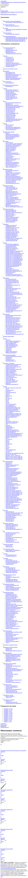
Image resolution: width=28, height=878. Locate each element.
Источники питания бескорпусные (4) (14, 177)
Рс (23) (7, 446)
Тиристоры (5, 558)
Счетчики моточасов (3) (11, 556)
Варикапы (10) (9, 103)
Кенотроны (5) (9, 671)
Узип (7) (7, 642)
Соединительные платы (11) (12, 239)
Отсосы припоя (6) (10, 156)
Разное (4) (8, 425)
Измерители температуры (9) (12, 134)
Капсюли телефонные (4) (11, 50)
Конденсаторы (6, 314)
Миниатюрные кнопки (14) (12, 303)
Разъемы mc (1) (9, 428)
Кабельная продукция (8, 185)
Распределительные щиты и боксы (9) (14, 621)
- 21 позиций (8, 721)
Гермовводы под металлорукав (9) (13, 599)
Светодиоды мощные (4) (11, 381)
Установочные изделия (8, 592)
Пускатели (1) (9, 536)
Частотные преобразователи (9, 36)
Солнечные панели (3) (11, 182)
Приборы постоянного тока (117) (13, 656)
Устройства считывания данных (10, 644)
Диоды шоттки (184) (10, 114)
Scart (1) (7, 401)
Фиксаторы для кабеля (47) (12, 219)
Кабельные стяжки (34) (11, 211)
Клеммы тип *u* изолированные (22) (14, 260)
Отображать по (4, 740)
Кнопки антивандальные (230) (12, 292)
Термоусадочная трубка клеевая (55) (14, 498)
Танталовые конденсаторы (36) (13, 329)
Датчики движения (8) (11, 93)
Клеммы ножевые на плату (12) (13, 252)
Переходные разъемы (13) (11, 422)
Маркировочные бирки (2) (12, 469)
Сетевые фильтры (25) (11, 528)
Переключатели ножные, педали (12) (14, 304)
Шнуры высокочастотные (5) (12, 205)
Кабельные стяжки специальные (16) (14, 212)
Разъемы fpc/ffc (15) (10, 427)
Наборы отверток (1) (10, 150)
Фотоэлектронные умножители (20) (14, 679)
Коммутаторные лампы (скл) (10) (13, 366)
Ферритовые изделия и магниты (10, 647)
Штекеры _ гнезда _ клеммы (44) (13, 455)
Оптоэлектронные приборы (9, 355)
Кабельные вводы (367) (11, 604)
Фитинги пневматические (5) (12, 628)
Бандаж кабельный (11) (11, 210)
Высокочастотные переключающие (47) (14, 106)
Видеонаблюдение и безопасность (10, 85)
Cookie (24, 864)
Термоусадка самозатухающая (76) (13, 490)
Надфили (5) (8, 151)
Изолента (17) (9, 463)
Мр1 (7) (7, 418)
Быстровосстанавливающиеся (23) (13, 102)
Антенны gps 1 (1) (10, 58)
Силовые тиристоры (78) (11, 563)
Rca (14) (7, 399)
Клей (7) (7, 467)
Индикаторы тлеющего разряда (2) (13, 670)
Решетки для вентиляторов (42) (13, 79)
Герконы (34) (8, 283)
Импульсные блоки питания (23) (13, 176)
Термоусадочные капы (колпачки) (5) (14, 500)
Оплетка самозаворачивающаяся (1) (14, 473)
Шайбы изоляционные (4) (11, 351)
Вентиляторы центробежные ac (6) (13, 74)
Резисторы (5, 510)
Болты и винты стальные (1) (12, 342)
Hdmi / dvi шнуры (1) (10, 186)
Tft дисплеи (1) (9, 126)
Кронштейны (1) (9, 86)
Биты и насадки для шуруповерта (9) (14, 143)
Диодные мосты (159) (10, 109)
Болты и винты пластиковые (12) (13, 341)
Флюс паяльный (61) (10, 507)
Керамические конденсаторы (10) (13, 317)
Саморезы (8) (9, 348)
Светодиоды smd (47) (10, 379)
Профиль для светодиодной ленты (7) (14, 374)
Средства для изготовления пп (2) (13, 481)
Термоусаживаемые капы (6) (12, 501)
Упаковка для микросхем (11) (12, 589)
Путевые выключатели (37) (12, 308)
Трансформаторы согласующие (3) (13, 581)
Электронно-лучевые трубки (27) (13, 682)
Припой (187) (9, 476)
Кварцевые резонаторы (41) (12, 525)
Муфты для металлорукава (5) (12, 217)
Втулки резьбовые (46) (11, 343)
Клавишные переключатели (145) (13, 288)
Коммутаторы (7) (9, 546)
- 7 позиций (8, 720)
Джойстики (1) (9, 286)
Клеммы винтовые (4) (10, 249)
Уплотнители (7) (9, 503)
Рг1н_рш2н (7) (9, 439)
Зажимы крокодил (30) (11, 246)
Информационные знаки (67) (12, 464)
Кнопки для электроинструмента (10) (14, 294)
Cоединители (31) (10, 390)
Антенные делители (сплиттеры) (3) (14, 64)
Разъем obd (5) (9, 426)
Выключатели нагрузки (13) (12, 634)
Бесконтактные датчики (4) (12, 89)
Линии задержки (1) (10, 526)
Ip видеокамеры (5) (10, 82)
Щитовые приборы (7, 653)
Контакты (21, 12)
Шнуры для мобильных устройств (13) (14, 206)
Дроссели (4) (8, 575)
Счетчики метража (7, 32)
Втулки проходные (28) (11, 598)
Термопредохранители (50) (12, 639)
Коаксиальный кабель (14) (11, 191)
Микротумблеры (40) (10, 302)
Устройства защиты (7, 630)
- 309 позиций (8, 715)
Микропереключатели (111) (12, 301)
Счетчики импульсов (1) (11, 554)
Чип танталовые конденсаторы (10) (13, 331)
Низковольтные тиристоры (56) (13, 561)
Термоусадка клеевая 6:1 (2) (12, 488)
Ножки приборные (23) (11, 616)
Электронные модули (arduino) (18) (13, 703)
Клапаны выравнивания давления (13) (14, 607)
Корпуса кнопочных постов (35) (13, 611)
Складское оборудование (8, 549)
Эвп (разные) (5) (9, 681)
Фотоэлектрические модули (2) (13, 183)
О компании (3, 12)
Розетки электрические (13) (12, 623)
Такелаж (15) (8, 349)
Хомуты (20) (8, 350)
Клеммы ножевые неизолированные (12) (15, 253)
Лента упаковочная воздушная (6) (13, 587)
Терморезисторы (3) (10, 518)
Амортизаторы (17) (10, 593)
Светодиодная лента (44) (11, 377)
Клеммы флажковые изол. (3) (12, 266)
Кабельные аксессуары (8, 209)
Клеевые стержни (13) (11, 466)
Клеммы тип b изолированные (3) (13, 261)
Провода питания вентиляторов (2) (13, 78)
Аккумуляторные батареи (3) (12, 170)
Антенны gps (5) (9, 57)
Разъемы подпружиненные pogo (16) (14, 435)
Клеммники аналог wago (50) (12, 231)
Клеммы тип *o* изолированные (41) (14, 258)
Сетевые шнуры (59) (10, 200)
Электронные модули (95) (11, 702)
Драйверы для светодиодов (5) (12, 173)
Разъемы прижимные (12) (11, 436)
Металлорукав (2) (10, 216)
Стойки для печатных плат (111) (13, 626)
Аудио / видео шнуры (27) (11, 189)
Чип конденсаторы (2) (10, 330)
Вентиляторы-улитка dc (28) (12, 75)
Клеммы (5, 242)
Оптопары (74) (9, 357)
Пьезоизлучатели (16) (10, 52)
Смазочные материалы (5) (11, 478)
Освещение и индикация (8, 363)
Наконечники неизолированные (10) (14, 270)
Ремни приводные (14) (11, 622)
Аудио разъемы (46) (10, 405)
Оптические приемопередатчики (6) (14, 356)
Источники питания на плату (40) (13, 179)
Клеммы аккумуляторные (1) (12, 248)
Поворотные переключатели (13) (13, 306)
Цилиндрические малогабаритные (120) (15, 453)
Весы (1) (8, 133)
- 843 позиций (8, 708)
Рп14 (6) (7, 441)
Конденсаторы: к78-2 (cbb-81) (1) (13, 324)
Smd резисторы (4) (10, 511)
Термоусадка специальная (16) (12, 495)
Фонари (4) (8, 383)
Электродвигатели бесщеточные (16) (14, 692)
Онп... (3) (8, 420)
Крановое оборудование (8, 336)
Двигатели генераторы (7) (11, 685)
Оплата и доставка (14, 12)
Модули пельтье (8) (10, 615)
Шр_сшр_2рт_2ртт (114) (11, 454)
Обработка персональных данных (8, 868)
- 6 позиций (8, 711)
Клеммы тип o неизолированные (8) (14, 263)
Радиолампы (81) (9, 676)
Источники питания (7, 169)
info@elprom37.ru (4, 864)
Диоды (4, 101)
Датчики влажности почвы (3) (12, 91)
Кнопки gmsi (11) (9, 290)
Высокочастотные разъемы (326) (13, 407)
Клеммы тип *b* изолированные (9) (14, 254)
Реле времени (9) (9, 538)
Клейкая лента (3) (10, 586)
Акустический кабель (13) (11, 188)
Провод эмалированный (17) (12, 198)
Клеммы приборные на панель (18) (13, 414)
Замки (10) (8, 602)
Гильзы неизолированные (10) (12, 245)
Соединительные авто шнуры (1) (13, 202)
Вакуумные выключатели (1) (12, 280)
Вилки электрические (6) (11, 595)
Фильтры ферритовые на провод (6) (14, 650)
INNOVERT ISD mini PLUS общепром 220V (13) (16, 37)
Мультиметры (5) (9, 138)
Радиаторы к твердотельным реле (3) (14, 537)
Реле (4, 531)
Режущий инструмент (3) (11, 164)
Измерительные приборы (8, 131)
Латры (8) (8, 578)
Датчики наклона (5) (10, 95)
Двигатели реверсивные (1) (12, 686)
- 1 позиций (8, 714)
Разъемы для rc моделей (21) (12, 429)
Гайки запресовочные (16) (11, 344)
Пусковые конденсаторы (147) (12, 328)
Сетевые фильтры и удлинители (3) (13, 199)
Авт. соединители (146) (11, 404)
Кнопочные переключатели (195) (13, 297)
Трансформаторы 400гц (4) (12, 579)
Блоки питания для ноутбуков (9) (13, 172)
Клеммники (5, 224)
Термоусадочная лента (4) (11, 496)
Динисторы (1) (9, 559)
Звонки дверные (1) (10, 696)
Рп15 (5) (7, 442)
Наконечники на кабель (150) (12, 269)
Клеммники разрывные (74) (12, 235)
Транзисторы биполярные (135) (13, 570)
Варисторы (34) (9, 633)
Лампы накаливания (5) (11, 371)
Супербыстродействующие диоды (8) (14, 119)
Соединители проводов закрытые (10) (14, 275)
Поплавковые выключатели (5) (12, 307)
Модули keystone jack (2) (11, 417)
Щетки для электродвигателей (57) (13, 689)
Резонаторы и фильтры (8, 523)
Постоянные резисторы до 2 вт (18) (13, 515)
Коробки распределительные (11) (13, 608)
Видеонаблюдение (7, 81)
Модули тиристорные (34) (11, 560)
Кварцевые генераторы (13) (12, 524)
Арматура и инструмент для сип (10, 68)
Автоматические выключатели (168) (14, 632)
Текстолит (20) (9, 482)
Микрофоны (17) (9, 51)
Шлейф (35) (8, 204)
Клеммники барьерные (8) (11, 233)
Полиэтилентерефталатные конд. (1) (14, 327)
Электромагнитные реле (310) (12, 542)
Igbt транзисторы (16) (10, 567)
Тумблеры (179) (9, 311)
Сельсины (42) (9, 688)
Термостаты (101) (9, 640)
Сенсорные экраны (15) (11, 129)
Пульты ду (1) (9, 697)
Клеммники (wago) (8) (11, 226)
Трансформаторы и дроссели (9, 574)
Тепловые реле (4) (10, 540)
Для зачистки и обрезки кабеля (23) (13, 144)
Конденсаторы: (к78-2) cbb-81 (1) (13, 323)
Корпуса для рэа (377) (10, 609)
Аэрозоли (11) (9, 462)
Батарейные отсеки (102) (11, 594)
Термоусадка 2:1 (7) (10, 485)
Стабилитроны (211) (10, 117)
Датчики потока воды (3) (11, 96)
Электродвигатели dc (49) (11, 691)
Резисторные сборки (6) (11, 517)
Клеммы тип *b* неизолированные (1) (14, 255)
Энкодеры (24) (9, 99)
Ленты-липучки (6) (10, 213)
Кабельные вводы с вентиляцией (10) (14, 605)
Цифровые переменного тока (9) (13, 658)
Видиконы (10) (9, 664)
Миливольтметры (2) (10, 137)
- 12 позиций (8, 719)
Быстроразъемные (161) (11, 406)
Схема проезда (7, 867)
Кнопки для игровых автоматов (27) (14, 293)
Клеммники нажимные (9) (11, 234)
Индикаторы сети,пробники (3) (13, 135)
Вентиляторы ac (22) (10, 72)
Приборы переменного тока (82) (13, 655)
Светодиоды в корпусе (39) (12, 380)
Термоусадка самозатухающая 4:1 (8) (14, 494)
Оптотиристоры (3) (10, 359)
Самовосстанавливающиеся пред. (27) (14, 637)
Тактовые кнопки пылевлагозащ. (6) (14, 310)
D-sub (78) (8, 391)
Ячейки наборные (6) (10, 551)
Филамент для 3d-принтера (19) (13, 504)
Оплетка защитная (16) (11, 470)
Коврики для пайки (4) (11, 149)
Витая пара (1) (9, 190)
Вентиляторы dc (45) (10, 73)
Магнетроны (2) (9, 675)
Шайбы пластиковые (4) (11, 352)
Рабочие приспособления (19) (12, 163)
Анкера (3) (8, 339)
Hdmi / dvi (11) (9, 396)
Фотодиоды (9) (9, 121)
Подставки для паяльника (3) (12, 162)
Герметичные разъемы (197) (12, 410)
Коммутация (6, 277)
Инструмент (6, 141)
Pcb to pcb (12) (9, 398)
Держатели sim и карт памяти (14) (13, 413)
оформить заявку (4, 10)
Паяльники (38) (9, 157)
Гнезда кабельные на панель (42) (13, 411)
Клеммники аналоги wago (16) (12, 232)
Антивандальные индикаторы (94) (13, 364)
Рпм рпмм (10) (9, 443)
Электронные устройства (8, 699)
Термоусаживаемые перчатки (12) (13, 502)
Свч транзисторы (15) (10, 568)
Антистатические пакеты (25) (12, 585)
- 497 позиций (8, 713)
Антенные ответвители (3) (12, 65)
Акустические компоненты (9, 47)
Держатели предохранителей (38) (13, 600)
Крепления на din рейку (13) (12, 613)
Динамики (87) (9, 48)
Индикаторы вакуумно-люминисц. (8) (14, 669)
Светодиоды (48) (9, 378)
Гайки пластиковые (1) (11, 346)
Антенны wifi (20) (10, 60)
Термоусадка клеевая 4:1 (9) (12, 487)
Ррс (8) (7, 445)
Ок (1, 876)
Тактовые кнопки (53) (11, 309)
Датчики (5, 88)
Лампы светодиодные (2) (11, 373)
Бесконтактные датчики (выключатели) (12, 21)
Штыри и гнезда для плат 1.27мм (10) (14, 456)
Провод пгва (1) (9, 196)
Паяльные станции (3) (11, 159)
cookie (15, 873)
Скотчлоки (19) (9, 273)
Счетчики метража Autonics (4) (12, 34)
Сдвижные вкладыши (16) (11, 218)
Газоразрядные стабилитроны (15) (13, 665)
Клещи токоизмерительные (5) (12, 136)
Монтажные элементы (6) (11, 77)
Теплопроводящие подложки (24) (13, 484)
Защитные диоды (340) (11, 115)
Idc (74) (7, 397)
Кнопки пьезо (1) (9, 295)
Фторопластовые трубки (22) (12, 508)
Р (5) (7, 424)
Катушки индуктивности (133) (12, 577)
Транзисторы (6, 566)
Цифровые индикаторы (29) (12, 384)
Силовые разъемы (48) (11, 449)
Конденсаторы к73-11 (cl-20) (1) (13, 318)
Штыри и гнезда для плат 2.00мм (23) (14, 457)
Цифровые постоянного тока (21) (13, 660)
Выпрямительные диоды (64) (12, 105)
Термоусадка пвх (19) (10, 489)
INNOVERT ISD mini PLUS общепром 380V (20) (16, 38)
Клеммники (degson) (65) (11, 225)
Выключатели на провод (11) (12, 281)
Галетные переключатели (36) (12, 282)
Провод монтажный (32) (11, 195)
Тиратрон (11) (9, 678)
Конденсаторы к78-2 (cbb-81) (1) (13, 321)
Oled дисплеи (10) (10, 124)
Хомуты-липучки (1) (10, 221)
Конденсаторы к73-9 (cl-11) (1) (12, 320)
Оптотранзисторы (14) (11, 360)
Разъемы (5, 386)
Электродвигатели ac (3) (11, 690)
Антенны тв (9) (9, 61)
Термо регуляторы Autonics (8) (12, 25)
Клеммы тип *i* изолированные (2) (14, 256)
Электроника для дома (8, 695)
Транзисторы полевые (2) (11, 571)
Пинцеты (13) (9, 161)
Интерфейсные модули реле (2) (13, 532)
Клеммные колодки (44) (11, 237)
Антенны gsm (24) (10, 59)
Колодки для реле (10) (10, 533)
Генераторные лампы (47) (11, 668)
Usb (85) (7, 403)
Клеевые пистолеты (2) (11, 148)
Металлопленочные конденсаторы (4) (14, 325)
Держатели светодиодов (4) (12, 365)
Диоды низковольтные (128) (12, 113)
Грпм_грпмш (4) (9, 412)
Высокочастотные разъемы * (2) (13, 408)
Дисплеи (5, 123)
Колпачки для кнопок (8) (11, 300)
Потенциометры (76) (10, 516)
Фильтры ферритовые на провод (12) (14, 529)
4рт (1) (7, 389)
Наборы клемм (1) (10, 268)
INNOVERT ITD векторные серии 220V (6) (15, 39)
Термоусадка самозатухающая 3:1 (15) (14, 492)
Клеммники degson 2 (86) (11, 230)
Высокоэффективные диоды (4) (13, 107)
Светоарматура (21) (10, 376)
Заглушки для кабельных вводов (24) (14, 601)
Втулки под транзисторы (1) (12, 596)
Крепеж (5, 338)
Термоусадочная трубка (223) (12, 497)
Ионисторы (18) (9, 316)
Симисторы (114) (9, 564)
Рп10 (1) (7, 440)
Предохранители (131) (11, 635)
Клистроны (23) (9, 672)
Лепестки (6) (8, 267)
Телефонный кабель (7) (11, 203)
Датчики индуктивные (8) (11, 94)
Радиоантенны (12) (10, 66)
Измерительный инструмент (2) (13, 145)
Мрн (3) (7, 419)
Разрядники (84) (9, 636)
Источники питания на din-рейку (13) (14, 178)
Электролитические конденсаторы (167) (15, 334)
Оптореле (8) (8, 358)
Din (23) (7, 393)
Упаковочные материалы (8, 584)
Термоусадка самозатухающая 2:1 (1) (14, 491)
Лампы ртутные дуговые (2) (12, 674)
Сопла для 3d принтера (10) (12, 480)
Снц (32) (8, 452)
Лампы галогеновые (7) (11, 370)
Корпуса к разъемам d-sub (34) (12, 415)
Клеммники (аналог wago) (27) (12, 227)
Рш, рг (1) (8, 447)
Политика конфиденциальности (18, 867)
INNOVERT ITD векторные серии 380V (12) (16, 41)
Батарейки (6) (9, 171)
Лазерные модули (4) (10, 367)
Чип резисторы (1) (10, 521)
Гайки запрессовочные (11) (12, 345)
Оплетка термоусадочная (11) (12, 474)
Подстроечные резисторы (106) (13, 514)
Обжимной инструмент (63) (12, 152)
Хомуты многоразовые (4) (11, 220)
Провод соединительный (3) (12, 197)
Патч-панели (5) (9, 619)
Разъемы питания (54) (10, 432)
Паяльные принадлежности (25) (13, 158)
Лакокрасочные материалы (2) (12, 468)
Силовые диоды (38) (10, 116)
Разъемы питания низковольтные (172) (14, 433)
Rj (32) (7, 400)
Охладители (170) (10, 618)
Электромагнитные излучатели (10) (14, 53)
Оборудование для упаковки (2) (13, 550)
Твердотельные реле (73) (11, 539)
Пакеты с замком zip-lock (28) (12, 588)
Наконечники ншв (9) (10, 272)
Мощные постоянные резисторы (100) (14, 512)
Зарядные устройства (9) (11, 175)
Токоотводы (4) (9, 627)
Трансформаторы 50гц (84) (12, 580)
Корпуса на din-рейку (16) (11, 612)
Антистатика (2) (9, 142)
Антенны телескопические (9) (12, 62)
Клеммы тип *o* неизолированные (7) (14, 259)
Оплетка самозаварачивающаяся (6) (13, 471)
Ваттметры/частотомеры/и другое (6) (14, 654)
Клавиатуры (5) (9, 287)
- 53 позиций (8, 712)
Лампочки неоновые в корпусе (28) (13, 369)
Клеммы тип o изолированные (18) (13, 262)
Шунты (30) (8, 661)
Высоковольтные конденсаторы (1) (13, 315)
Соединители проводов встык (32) (13, 274)
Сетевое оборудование (8, 544)
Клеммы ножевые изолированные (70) (14, 251)
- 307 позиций (8, 718)
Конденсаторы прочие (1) (11, 322)
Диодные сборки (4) (10, 110)
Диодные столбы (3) (10, 112)
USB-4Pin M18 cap (5, 727)
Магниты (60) (9, 648)
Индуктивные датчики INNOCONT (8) (14, 22)
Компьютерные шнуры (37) (12, 192)
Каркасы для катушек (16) (11, 606)
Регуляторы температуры (8, 24)
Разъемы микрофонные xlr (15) (12, 431)
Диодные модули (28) (10, 108)
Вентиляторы (4, 14)
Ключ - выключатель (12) (11, 289)
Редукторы (5, 28)
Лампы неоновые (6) (10, 372)
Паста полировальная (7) (11, 475)
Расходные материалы (8, 461)
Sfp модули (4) (9, 545)
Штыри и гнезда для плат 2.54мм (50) (14, 459)
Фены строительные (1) (11, 166)
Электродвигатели (7, 684)
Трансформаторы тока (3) (11, 657)
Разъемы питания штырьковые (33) (13, 434)
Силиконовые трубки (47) (11, 477)
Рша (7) (7, 448)
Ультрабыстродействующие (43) (13, 120)
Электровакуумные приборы (9, 663)
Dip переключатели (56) (11, 279)
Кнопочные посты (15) (11, 299)
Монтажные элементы (12, 14)
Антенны (5, 55)
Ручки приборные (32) (11, 625)
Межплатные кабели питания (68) (13, 193)
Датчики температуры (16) (12, 98)
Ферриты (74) (9, 649)
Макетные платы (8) (10, 614)
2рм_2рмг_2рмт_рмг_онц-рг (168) (13, 387)
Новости (8, 12)
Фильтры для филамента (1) (12, 505)
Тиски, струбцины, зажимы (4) (12, 165)
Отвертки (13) (9, 155)
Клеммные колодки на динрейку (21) (14, 238)
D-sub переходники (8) (11, 392)
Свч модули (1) (9, 677)
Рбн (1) (7, 438)
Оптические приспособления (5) (13, 154)
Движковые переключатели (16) (13, 285)
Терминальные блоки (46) (11, 240)
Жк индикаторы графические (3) (13, 127)
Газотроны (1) (9, 667)
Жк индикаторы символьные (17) (13, 128)
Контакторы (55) (9, 535)
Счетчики (5, 553)
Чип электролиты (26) (10, 332)
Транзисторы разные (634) (11, 572)
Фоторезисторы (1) (10, 519)
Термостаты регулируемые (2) (12, 641)
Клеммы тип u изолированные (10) (13, 265)
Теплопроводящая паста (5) (12, 483)
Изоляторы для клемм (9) (11, 247)
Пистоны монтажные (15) (11, 620)
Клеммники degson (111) (11, 228)
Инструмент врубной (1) (11, 147)
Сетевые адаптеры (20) (11, 181)
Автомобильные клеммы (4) (12, 244)
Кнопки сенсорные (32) (11, 296)
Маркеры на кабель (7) (11, 214)
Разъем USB (3, 726)
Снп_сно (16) (9, 450)
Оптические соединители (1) (12, 421)
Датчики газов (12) (10, 92)
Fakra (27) (8, 394)
